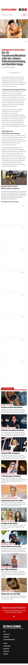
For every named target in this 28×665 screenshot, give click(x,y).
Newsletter (6, 651)
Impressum (6, 637)
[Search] (20, 9)
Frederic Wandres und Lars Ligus (11, 546)
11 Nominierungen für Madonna (11, 476)
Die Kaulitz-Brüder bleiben (9, 523)
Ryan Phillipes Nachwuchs (9, 569)
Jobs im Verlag (7, 646)
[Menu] (26, 9)
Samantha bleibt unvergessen (10, 453)
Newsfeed (5, 654)
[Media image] (14, 398)
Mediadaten (6, 649)
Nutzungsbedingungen (9, 639)
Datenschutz (6, 634)
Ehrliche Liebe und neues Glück (10, 593)
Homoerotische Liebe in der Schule (12, 500)
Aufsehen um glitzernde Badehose (11, 407)
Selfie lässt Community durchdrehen (12, 430)
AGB (4, 631)
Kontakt (5, 643)
